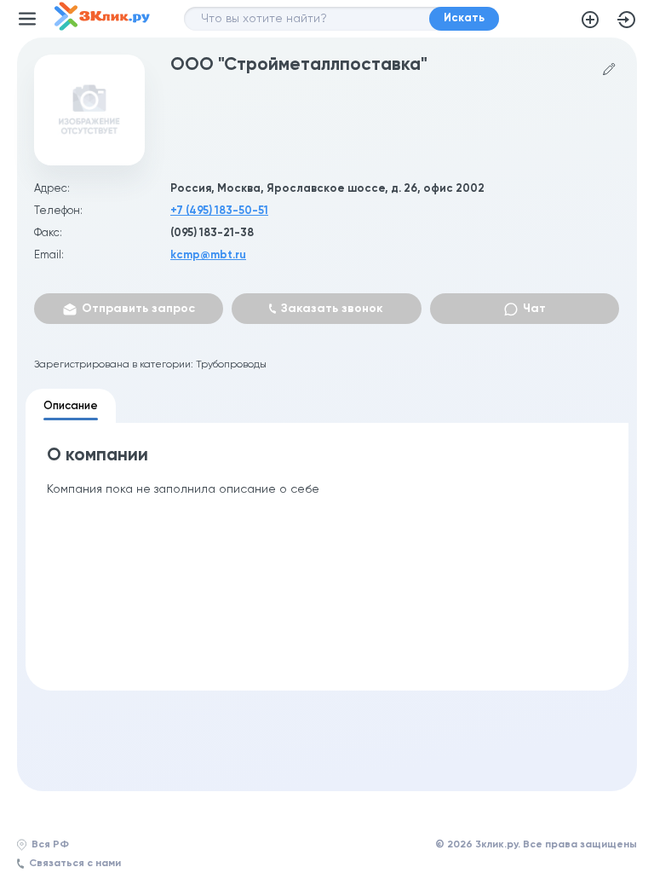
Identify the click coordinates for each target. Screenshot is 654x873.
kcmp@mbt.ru (208, 255)
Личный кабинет (627, 19)
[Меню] (27, 19)
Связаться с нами (75, 864)
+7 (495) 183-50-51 (219, 211)
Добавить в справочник (590, 19)
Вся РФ (50, 845)
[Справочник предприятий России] (102, 27)
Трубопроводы (231, 365)
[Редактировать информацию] (609, 69)
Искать (464, 18)
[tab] (71, 406)
